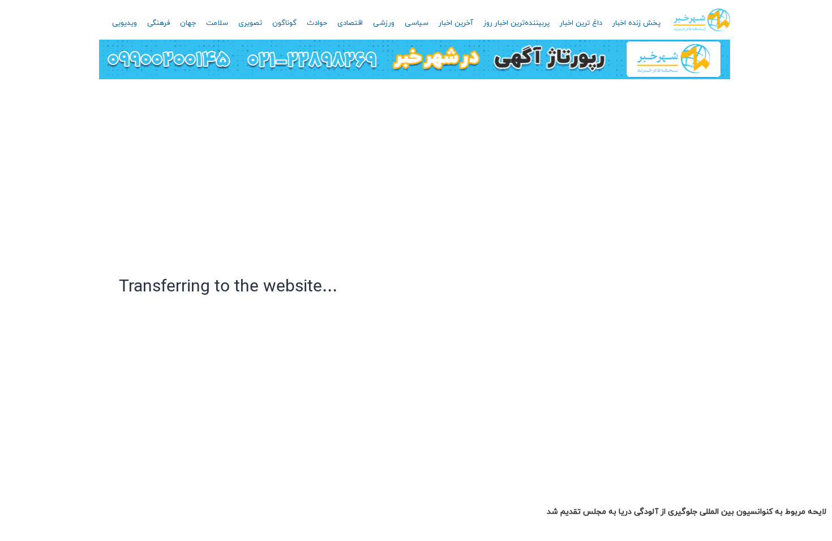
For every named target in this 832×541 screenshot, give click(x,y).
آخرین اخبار (456, 23)
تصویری (250, 23)
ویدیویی (124, 23)
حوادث (317, 23)
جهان (188, 23)
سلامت (217, 23)
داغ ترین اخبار (581, 23)
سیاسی (416, 23)
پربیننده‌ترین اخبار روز (516, 23)
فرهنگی (158, 23)
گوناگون (284, 23)
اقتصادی (350, 23)
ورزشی (383, 23)
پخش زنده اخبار (636, 23)
